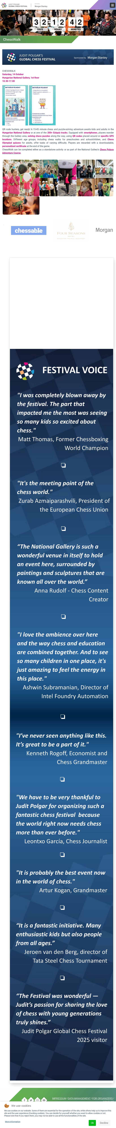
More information (12, 1122)
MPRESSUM (59, 1098)
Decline (104, 1122)
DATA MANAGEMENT (79, 1098)
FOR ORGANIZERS (102, 1098)
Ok (92, 1122)
